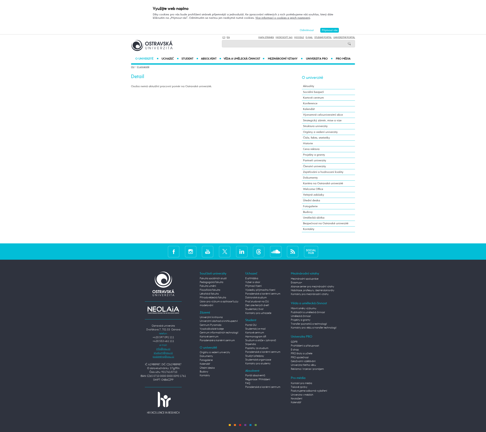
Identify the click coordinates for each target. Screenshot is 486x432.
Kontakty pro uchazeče (258, 313)
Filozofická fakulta (210, 290)
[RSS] (292, 251)
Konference (310, 103)
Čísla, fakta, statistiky (316, 137)
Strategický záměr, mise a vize (322, 120)
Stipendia (250, 344)
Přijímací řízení (253, 286)
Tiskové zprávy (299, 387)
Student (189, 58)
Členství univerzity (314, 166)
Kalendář (309, 109)
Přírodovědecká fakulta (213, 297)
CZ (223, 37)
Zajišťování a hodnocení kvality (323, 172)
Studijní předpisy (254, 356)
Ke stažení (296, 398)
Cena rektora (311, 149)
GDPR (294, 342)
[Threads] (258, 251)
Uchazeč (170, 58)
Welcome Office (313, 189)
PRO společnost (300, 357)
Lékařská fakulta (209, 293)
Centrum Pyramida (210, 325)
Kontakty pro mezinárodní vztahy (310, 294)
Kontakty (308, 229)
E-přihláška (251, 278)
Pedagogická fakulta (211, 282)
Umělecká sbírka (313, 217)
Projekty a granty (314, 154)
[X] (224, 251)
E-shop (295, 349)
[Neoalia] (163, 310)
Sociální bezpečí (313, 92)
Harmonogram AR (255, 336)
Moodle (299, 37)
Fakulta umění (208, 286)
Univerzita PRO (319, 58)
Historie (308, 143)
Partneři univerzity (314, 160)
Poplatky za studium (256, 348)
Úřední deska (311, 200)
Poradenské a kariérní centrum (217, 340)
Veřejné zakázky (313, 194)
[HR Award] (163, 402)
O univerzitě (147, 58)
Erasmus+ (296, 282)
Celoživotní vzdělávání (303, 361)
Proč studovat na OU (257, 301)
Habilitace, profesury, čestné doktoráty (312, 290)
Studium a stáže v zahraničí (260, 340)
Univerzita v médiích (302, 395)
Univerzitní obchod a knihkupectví (219, 321)
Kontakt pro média (301, 383)
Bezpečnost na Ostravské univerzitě (325, 223)
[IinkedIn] (242, 251)
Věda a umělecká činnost (244, 58)
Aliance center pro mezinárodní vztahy (312, 286)
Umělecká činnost (301, 316)
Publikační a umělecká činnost (308, 312)
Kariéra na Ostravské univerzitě (323, 183)
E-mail (309, 37)
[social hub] (311, 251)
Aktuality (308, 86)
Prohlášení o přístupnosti (305, 345)
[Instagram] (190, 251)
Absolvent (211, 58)
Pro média (343, 58)
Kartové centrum (313, 97)
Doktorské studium (256, 297)
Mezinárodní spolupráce (304, 279)
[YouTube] (207, 251)
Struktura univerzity (315, 126)
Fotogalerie (310, 206)
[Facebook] (173, 251)
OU (132, 67)
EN (228, 37)
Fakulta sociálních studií (213, 278)
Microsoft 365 (284, 37)
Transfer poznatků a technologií (309, 324)
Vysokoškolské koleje (212, 329)
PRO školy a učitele (301, 353)
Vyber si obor (252, 282)
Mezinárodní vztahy (285, 58)
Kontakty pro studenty (258, 363)
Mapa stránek (266, 37)
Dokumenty (310, 177)
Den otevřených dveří (257, 305)
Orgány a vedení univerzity (320, 132)
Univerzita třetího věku (303, 365)
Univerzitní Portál (344, 37)
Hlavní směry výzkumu (303, 308)
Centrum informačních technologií (219, 332)
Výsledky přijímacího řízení (260, 290)
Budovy (308, 212)
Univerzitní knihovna (211, 317)
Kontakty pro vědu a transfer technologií (313, 327)
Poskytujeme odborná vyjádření (309, 391)
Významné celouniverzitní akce (323, 114)
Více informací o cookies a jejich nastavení (282, 17)
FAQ (247, 383)
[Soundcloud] (276, 251)
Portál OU (250, 325)
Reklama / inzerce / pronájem (307, 369)
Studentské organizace (258, 359)
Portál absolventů (255, 375)
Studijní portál (323, 37)
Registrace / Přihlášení (257, 379)
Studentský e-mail (255, 329)
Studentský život (254, 309)
